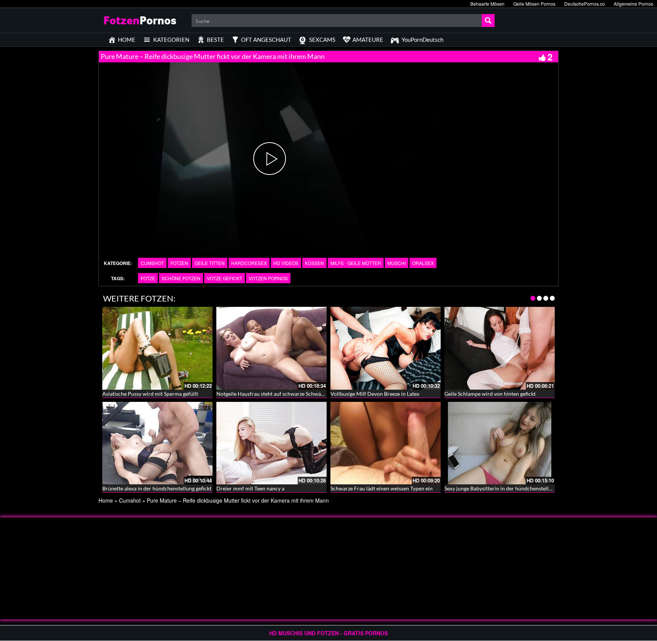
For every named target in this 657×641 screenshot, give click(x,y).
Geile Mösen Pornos (534, 4)
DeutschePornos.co (584, 4)
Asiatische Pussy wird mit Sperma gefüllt (150, 393)
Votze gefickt (224, 278)
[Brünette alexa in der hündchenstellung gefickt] (157, 443)
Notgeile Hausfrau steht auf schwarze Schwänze (272, 393)
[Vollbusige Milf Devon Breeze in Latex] (385, 348)
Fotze (148, 278)
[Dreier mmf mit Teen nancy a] (271, 443)
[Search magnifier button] (488, 20)
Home (105, 500)
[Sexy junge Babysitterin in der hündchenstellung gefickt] (499, 443)
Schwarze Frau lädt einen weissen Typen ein (381, 488)
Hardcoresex (249, 263)
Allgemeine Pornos (633, 4)
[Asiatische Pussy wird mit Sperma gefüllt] (157, 348)
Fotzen (179, 263)
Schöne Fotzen (181, 278)
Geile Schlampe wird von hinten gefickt (490, 393)
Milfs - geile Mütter (355, 263)
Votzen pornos (268, 278)
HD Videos (285, 263)
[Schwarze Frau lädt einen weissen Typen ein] (385, 443)
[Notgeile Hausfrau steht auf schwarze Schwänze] (271, 348)
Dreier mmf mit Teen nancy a (250, 488)
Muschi (396, 263)
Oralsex (423, 263)
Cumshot (152, 263)
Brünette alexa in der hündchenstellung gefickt (156, 488)
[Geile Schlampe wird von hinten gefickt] (499, 348)
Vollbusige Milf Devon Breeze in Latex (374, 393)
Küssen (314, 263)
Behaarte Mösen (487, 4)
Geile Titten (210, 263)
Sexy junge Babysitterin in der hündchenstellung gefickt (509, 488)
